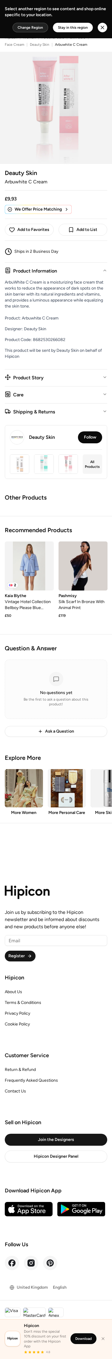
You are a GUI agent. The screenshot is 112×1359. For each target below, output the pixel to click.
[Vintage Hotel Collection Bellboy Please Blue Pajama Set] (29, 566)
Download (83, 1339)
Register (16, 955)
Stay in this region (73, 27)
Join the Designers (56, 1139)
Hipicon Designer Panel (56, 1156)
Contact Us (15, 1091)
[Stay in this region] (102, 27)
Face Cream (14, 44)
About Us (13, 991)
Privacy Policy (17, 1013)
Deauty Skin (39, 44)
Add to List (86, 229)
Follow (90, 437)
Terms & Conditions (23, 1002)
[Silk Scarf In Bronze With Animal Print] (83, 566)
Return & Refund (20, 1069)
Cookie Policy (17, 1024)
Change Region (30, 27)
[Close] (103, 1338)
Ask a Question (59, 731)
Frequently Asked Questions (31, 1080)
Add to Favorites (33, 229)
